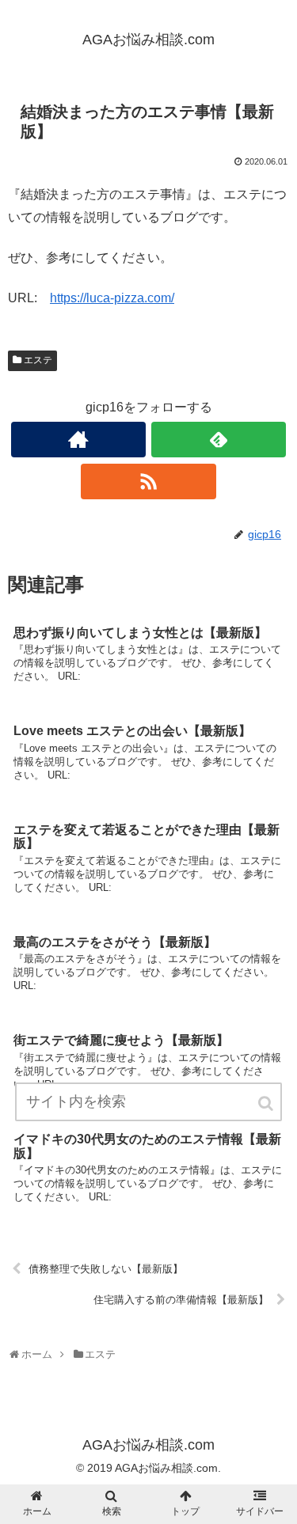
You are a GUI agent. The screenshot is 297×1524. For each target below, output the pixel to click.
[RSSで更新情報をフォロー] (148, 481)
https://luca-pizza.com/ (112, 298)
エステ (38, 360)
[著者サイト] (78, 439)
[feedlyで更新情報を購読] (218, 439)
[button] (267, 1103)
